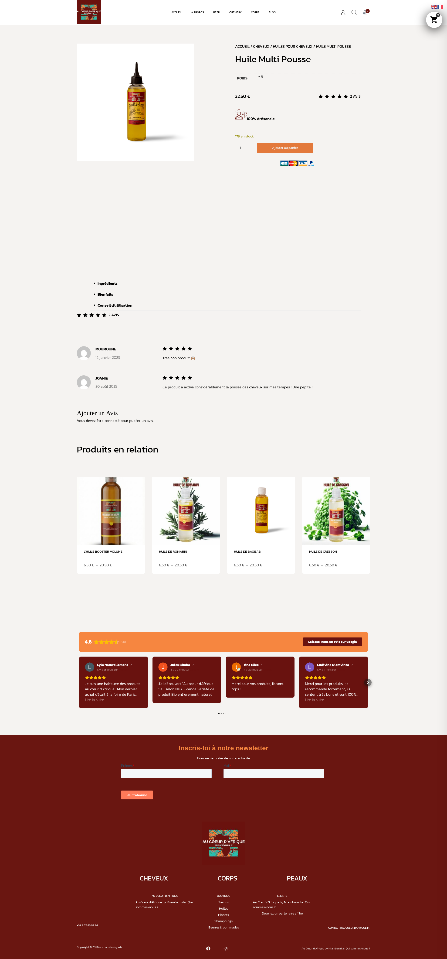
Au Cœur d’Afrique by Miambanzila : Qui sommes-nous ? (164, 905)
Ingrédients (108, 283)
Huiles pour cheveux (292, 46)
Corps (255, 12)
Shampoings (223, 921)
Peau (216, 12)
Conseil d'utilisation (115, 305)
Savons (223, 902)
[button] (225, 283)
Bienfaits (105, 294)
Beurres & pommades (223, 927)
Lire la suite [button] (94, 699)
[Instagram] (226, 948)
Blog (272, 12)
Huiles (223, 908)
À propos (197, 12)
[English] (434, 6)
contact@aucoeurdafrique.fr (349, 928)
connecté (112, 420)
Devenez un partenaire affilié (282, 913)
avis (355, 96)
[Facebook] (208, 948)
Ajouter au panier (285, 147)
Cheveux (235, 12)
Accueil (176, 12)
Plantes (223, 914)
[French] (440, 6)
